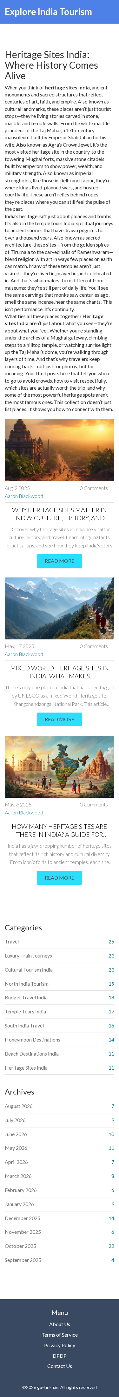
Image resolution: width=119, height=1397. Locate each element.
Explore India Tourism (48, 11)
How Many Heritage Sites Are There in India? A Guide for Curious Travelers (59, 830)
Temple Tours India (25, 1011)
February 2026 (21, 1190)
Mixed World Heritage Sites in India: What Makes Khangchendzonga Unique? (59, 672)
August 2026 (19, 1106)
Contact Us (59, 1366)
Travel (12, 941)
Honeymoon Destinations (32, 1039)
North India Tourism (27, 984)
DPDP (60, 1356)
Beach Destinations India (32, 1053)
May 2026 (16, 1148)
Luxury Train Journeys (28, 955)
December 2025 (22, 1218)
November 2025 (23, 1232)
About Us (59, 1324)
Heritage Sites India (26, 1068)
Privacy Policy (59, 1345)
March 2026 (18, 1176)
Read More (59, 561)
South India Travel (24, 1025)
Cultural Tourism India (29, 969)
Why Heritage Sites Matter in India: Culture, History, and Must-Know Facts (59, 514)
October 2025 (20, 1246)
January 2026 (19, 1204)
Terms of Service (60, 1335)
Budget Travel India (26, 997)
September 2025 (23, 1260)
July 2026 (15, 1120)
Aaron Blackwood (24, 496)
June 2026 (16, 1134)
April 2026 (16, 1162)
